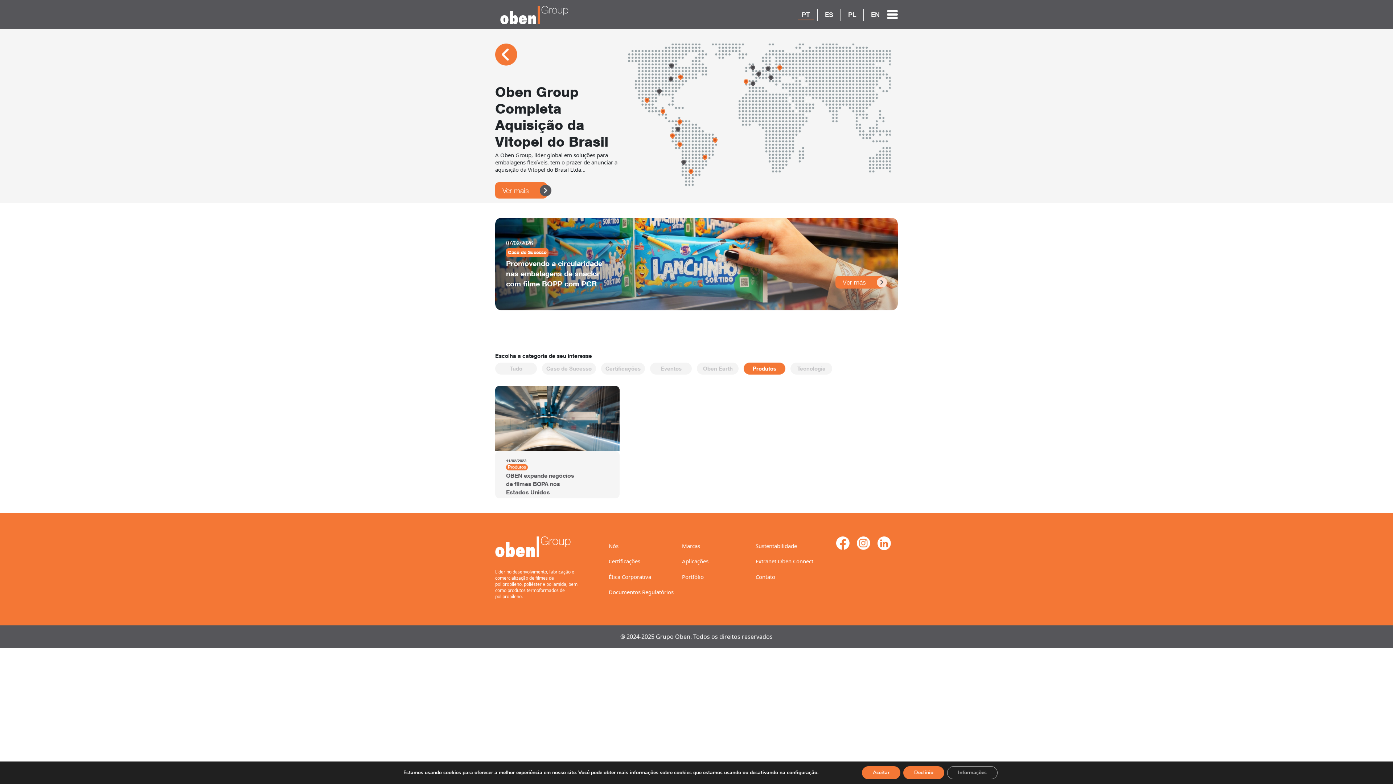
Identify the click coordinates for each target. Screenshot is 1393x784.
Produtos (764, 368)
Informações (972, 772)
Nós (614, 546)
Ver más (854, 282)
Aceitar (881, 772)
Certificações (623, 368)
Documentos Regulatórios (641, 592)
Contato (765, 576)
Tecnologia (811, 368)
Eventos (671, 368)
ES (829, 15)
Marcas (691, 546)
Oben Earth (718, 368)
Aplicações (695, 561)
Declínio (923, 772)
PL (852, 15)
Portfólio (693, 576)
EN (875, 15)
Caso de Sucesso (569, 368)
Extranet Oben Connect (784, 561)
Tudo (516, 368)
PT (806, 15)
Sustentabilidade (776, 546)
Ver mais (515, 190)
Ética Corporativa (630, 576)
